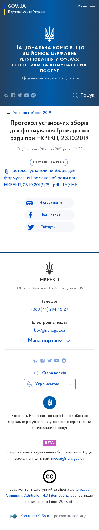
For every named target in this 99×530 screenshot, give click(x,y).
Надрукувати (51, 203)
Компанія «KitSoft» (35, 516)
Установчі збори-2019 (32, 113)
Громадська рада (49, 162)
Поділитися (50, 215)
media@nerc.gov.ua (67, 459)
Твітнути (48, 227)
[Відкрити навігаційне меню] (92, 6)
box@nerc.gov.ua (49, 330)
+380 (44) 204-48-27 (49, 309)
